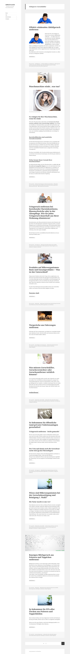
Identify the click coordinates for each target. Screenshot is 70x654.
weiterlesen (32, 56)
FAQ (6, 15)
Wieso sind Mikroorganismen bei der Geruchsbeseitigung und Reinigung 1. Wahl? (44, 495)
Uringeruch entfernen (37, 247)
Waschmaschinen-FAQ (49, 183)
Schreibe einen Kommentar (44, 186)
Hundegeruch (38, 344)
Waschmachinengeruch (40, 183)
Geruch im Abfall (52, 64)
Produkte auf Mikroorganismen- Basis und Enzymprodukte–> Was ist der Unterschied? (44, 269)
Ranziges (37, 587)
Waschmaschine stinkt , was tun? (44, 86)
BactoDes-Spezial (46, 64)
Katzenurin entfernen (50, 346)
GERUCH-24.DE (10, 5)
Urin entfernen (50, 304)
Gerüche (58, 303)
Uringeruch (38, 244)
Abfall (43, 63)
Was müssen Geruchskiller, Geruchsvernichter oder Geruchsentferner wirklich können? (42, 371)
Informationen (8, 16)
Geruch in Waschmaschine (34, 185)
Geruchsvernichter (37, 66)
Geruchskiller (31, 66)
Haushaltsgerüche (39, 634)
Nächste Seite (62, 643)
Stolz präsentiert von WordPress (35, 651)
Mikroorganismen (44, 66)
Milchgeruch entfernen (33, 528)
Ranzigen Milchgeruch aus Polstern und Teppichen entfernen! (41, 557)
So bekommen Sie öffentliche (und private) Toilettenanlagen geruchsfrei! (43, 424)
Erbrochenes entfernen (33, 346)
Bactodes (34, 64)
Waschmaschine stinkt (33, 186)
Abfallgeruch (38, 63)
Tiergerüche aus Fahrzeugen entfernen (42, 326)
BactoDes (37, 303)
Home (7, 13)
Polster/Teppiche (52, 245)
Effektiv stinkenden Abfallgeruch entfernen (44, 28)
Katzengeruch (43, 344)
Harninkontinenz (39, 245)
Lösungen (7, 18)
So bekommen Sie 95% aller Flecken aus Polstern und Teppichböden (42, 611)
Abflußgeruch (51, 63)
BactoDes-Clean (39, 64)
